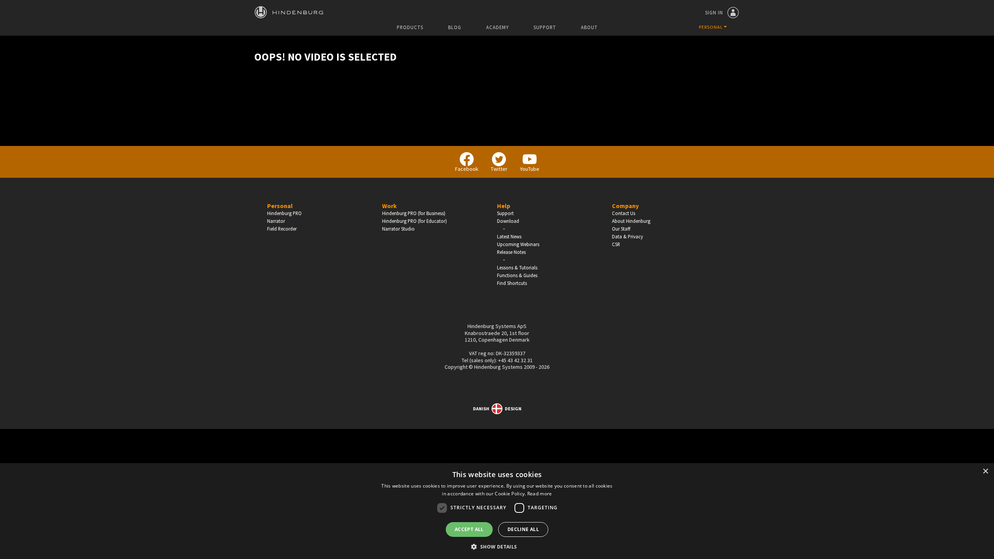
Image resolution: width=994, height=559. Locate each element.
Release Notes (511, 252)
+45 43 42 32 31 (515, 360)
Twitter (499, 168)
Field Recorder (282, 229)
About (589, 27)
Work (389, 206)
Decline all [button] (523, 529)
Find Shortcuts (512, 283)
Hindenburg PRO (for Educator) (414, 221)
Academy (497, 27)
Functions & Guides (517, 275)
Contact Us (623, 213)
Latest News (509, 236)
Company (625, 206)
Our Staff (621, 229)
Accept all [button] (469, 529)
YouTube (529, 168)
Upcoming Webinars (518, 244)
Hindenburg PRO (284, 213)
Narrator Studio (398, 229)
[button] (497, 546)
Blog (454, 27)
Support (544, 27)
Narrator (276, 221)
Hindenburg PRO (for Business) (413, 213)
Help (503, 206)
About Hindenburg (631, 221)
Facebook (466, 168)
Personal (280, 206)
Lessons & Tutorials (517, 267)
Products (410, 27)
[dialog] (497, 511)
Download (508, 221)
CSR (616, 244)
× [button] (985, 471)
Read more (539, 493)
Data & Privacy (627, 236)
